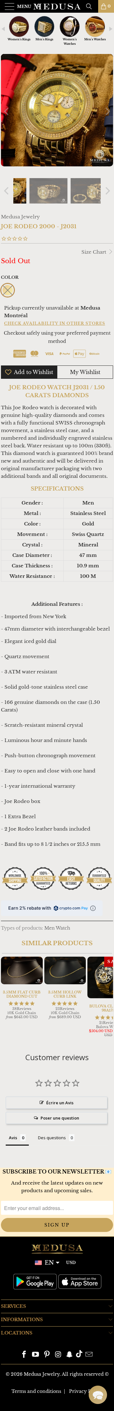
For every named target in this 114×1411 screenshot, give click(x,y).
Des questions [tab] (52, 1137)
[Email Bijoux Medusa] (89, 1355)
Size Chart (94, 252)
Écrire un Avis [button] (59, 1103)
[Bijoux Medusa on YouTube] (36, 1355)
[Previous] (7, 111)
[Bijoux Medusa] (57, 6)
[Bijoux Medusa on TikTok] (79, 1355)
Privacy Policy (86, 1391)
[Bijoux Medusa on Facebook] (24, 1355)
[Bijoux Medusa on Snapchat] (69, 1355)
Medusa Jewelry (20, 217)
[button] (98, 1395)
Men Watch (57, 928)
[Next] (107, 111)
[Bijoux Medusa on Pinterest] (47, 1355)
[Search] (91, 6)
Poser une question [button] (60, 1118)
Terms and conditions (36, 1391)
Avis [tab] (13, 1137)
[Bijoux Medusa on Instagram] (58, 1355)
